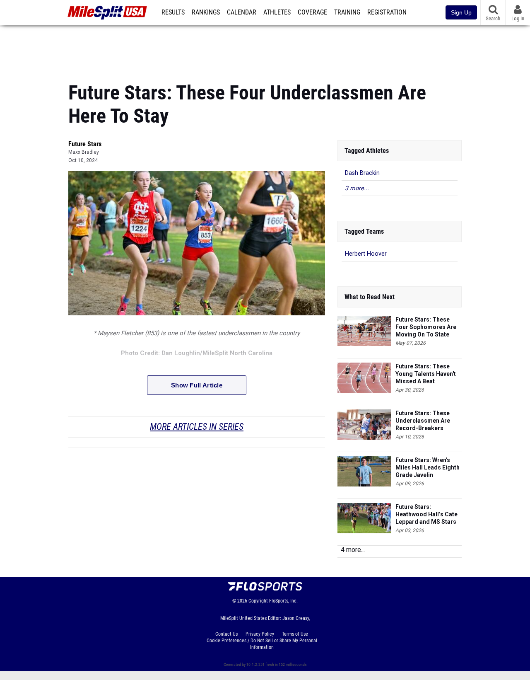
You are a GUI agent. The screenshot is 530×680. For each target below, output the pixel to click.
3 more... (357, 188)
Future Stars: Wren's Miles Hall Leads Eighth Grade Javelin (427, 467)
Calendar (241, 12)
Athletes (277, 12)
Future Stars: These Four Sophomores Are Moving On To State (425, 327)
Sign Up (461, 12)
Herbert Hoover (366, 253)
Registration (387, 12)
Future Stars (84, 144)
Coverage (312, 12)
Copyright (258, 601)
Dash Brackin (362, 173)
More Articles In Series (196, 426)
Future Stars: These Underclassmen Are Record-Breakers (422, 420)
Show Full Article (196, 385)
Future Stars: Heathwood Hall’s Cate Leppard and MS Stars (426, 514)
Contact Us (226, 634)
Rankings (206, 12)
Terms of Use (295, 634)
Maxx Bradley (83, 152)
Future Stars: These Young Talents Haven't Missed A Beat (425, 374)
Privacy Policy (260, 634)
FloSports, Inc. (283, 601)
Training (347, 12)
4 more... (353, 550)
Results (173, 12)
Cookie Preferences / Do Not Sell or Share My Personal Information (262, 644)
